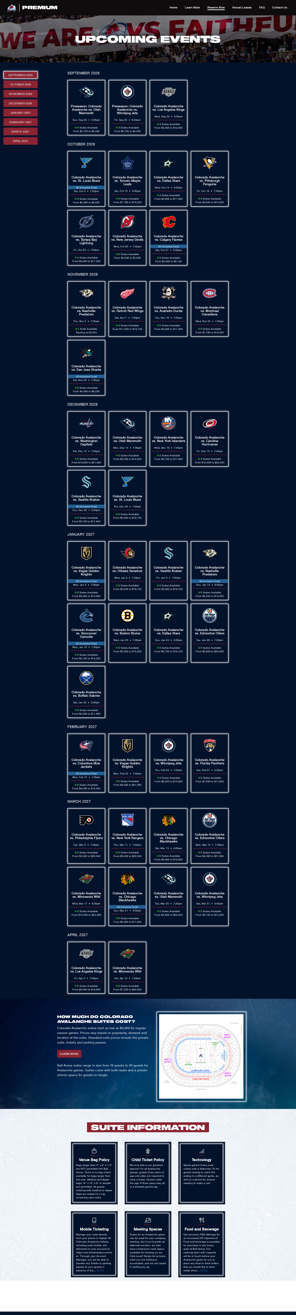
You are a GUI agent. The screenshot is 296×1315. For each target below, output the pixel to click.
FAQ (262, 7)
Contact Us (279, 7)
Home (173, 7)
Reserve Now (216, 7)
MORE (100, 1270)
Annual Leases (242, 7)
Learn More (192, 7)
